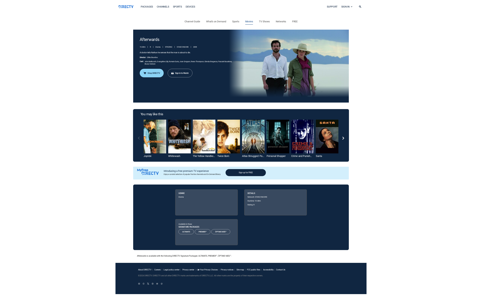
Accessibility (268, 269)
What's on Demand (216, 21)
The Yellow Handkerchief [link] (206, 156)
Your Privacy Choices (209, 269)
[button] (360, 6)
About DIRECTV (144, 269)
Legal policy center (171, 269)
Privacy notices (226, 269)
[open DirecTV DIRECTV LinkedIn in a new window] (139, 284)
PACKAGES (147, 6)
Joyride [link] (147, 156)
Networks (281, 21)
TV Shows (264, 21)
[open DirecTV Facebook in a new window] (144, 284)
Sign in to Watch (182, 73)
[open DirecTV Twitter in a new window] (148, 284)
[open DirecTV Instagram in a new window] (153, 284)
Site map (240, 269)
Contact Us (280, 269)
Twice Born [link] (223, 156)
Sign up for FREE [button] (246, 172)
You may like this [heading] (152, 114)
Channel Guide (192, 21)
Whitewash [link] (174, 156)
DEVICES (190, 6)
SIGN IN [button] (345, 6)
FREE (294, 21)
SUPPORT (332, 6)
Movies (249, 21)
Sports (235, 21)
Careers (157, 269)
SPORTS (177, 6)
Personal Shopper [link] (276, 156)
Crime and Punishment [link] (303, 156)
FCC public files (253, 269)
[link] (155, 136)
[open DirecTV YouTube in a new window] (157, 284)
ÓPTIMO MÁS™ (220, 231)
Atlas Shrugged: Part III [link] (254, 156)
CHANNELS (163, 6)
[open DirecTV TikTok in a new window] (162, 284)
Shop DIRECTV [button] (153, 73)
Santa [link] (319, 156)
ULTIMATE (186, 231)
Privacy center (188, 269)
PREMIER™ (203, 231)
